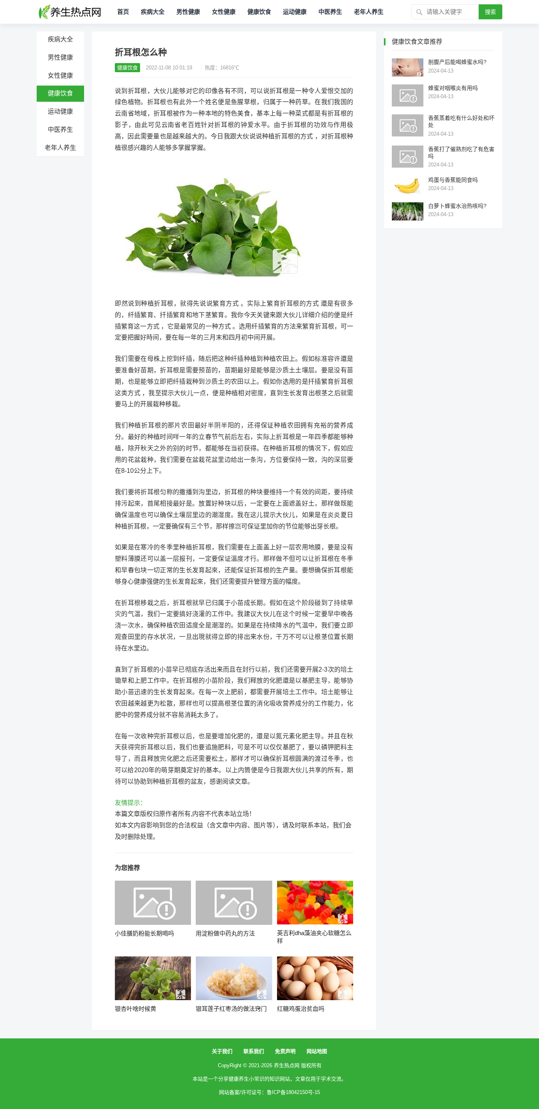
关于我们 (222, 1051)
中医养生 (330, 11)
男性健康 (188, 11)
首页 (123, 11)
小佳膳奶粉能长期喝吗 (144, 933)
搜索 (490, 12)
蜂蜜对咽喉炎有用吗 (453, 88)
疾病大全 (153, 11)
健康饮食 (259, 11)
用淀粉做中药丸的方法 (225, 933)
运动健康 (295, 11)
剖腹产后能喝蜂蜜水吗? (457, 62)
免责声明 (285, 1051)
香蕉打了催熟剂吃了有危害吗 (461, 152)
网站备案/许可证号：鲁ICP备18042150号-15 (269, 1092)
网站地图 (317, 1051)
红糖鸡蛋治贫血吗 (300, 1008)
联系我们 (253, 1051)
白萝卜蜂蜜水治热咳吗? (457, 206)
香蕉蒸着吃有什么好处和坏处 (461, 121)
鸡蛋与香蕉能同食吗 (453, 180)
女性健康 (224, 11)
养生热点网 (286, 1065)
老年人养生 (369, 11)
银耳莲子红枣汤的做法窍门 (231, 1008)
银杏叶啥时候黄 (135, 1008)
